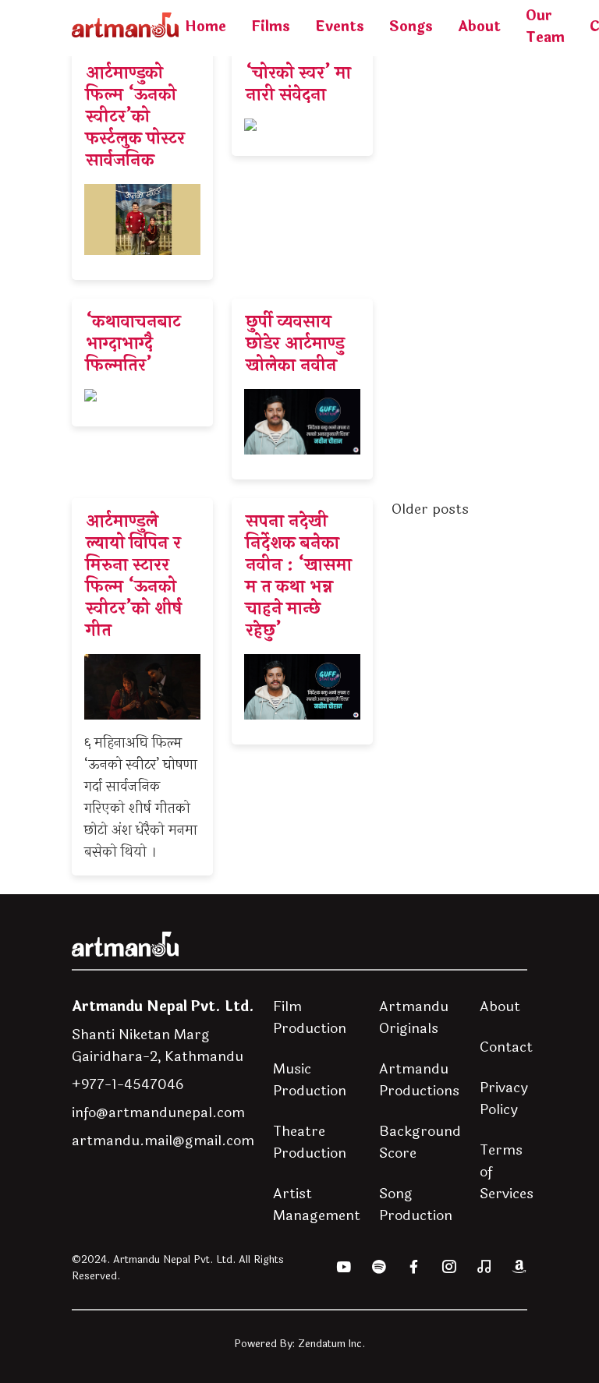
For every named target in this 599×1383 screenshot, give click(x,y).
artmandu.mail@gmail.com (163, 1140)
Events (339, 26)
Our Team (545, 26)
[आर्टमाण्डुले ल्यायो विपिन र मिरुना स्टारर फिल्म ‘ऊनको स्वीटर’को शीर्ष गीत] (142, 686)
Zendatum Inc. (331, 1343)
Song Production (415, 1204)
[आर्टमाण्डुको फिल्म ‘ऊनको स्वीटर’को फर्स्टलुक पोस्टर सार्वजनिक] (142, 165)
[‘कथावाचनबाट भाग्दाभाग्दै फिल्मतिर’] (142, 362)
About (479, 26)
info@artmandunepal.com (158, 1112)
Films (270, 26)
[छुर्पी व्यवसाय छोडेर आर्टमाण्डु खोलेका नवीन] (302, 389)
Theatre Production (309, 1142)
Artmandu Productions (419, 1080)
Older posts (430, 509)
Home (205, 26)
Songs (411, 26)
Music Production (309, 1080)
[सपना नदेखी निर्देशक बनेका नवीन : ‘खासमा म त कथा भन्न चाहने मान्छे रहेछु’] (302, 621)
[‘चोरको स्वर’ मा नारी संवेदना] (302, 103)
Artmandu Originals (413, 1017)
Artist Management (316, 1204)
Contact (506, 1047)
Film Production (309, 1017)
